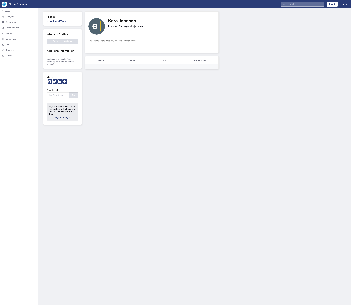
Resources (9, 22)
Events (7, 33)
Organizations (10, 28)
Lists (6, 44)
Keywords (8, 50)
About (6, 11)
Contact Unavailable (63, 41)
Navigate (8, 16)
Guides (7, 56)
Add (74, 95)
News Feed (9, 39)
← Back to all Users (56, 21)
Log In (344, 4)
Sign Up (332, 4)
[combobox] (302, 4)
